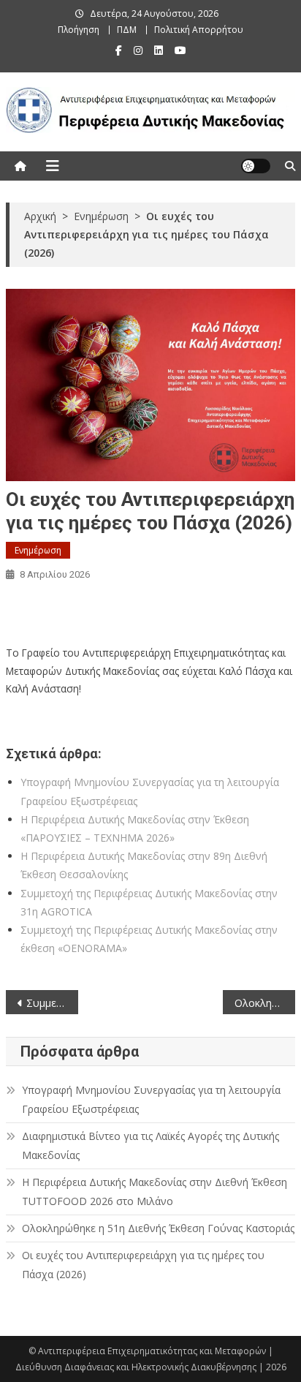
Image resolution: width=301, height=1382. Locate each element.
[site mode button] (255, 166)
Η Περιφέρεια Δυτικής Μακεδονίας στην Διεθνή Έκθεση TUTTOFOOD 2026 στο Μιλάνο (154, 1191)
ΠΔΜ (127, 29)
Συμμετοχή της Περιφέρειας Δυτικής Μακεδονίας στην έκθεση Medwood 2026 (52, 1003)
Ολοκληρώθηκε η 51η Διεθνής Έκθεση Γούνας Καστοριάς (265, 1003)
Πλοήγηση (78, 29)
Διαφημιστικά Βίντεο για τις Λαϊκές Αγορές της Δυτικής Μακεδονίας (150, 1145)
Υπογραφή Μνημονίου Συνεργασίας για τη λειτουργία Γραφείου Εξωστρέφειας (151, 1099)
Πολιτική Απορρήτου (198, 29)
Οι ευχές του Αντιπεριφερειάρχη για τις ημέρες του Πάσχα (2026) (143, 1264)
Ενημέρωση (38, 550)
